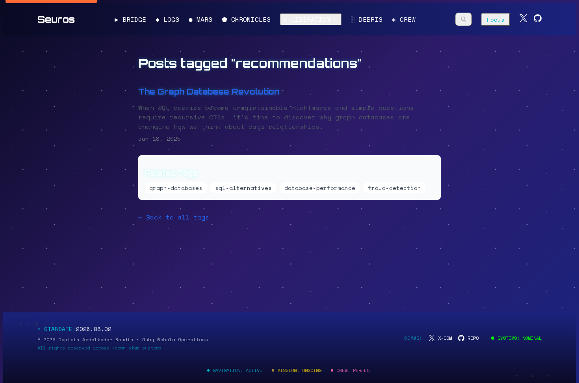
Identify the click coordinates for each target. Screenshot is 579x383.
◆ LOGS (167, 19)
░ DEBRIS (366, 19)
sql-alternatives (243, 188)
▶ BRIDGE (130, 19)
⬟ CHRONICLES (246, 19)
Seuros (56, 19)
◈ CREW (404, 19)
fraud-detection (394, 188)
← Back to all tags (173, 217)
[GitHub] (538, 19)
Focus (496, 19)
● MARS (200, 19)
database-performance (319, 188)
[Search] (463, 19)
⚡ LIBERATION (306, 19)
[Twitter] (523, 19)
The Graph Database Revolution (209, 92)
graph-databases (175, 188)
